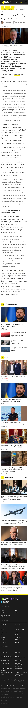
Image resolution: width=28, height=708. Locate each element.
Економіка (18, 632)
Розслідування (19, 629)
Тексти (17, 610)
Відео (2, 612)
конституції (19, 271)
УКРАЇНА (7, 6)
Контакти (18, 650)
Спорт (16, 640)
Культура (3, 642)
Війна (2, 610)
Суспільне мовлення (4, 653)
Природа (3, 640)
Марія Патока (7, 22)
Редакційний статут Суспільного (7, 673)
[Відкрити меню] (26, 2)
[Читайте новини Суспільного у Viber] (17, 685)
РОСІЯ (12, 6)
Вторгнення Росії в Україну (7, 9)
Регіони (17, 627)
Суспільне (4, 700)
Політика (4, 632)
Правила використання (19, 653)
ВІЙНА (3, 11)
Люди (16, 634)
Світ (2, 634)
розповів (17, 74)
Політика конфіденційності (20, 657)
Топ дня (17, 624)
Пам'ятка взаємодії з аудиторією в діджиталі (21, 674)
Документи (18, 668)
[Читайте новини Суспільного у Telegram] (20, 685)
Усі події (3, 624)
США (2, 6)
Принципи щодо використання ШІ (6, 657)
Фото (16, 612)
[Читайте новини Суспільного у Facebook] (5, 685)
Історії (3, 637)
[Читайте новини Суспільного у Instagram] (11, 685)
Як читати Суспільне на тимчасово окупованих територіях (19, 663)
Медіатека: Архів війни (6, 616)
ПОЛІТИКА (22, 9)
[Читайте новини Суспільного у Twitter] (8, 685)
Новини (17, 642)
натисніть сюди (21, 702)
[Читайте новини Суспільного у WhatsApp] (23, 685)
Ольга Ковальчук (20, 22)
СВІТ (16, 9)
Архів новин (4, 650)
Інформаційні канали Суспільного (5, 662)
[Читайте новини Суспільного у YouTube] (14, 685)
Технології (18, 637)
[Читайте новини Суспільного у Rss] (2, 685)
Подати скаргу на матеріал (6, 669)
